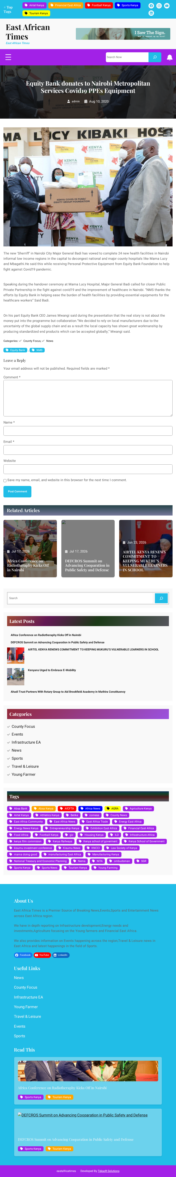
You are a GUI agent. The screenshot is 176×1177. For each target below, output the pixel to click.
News (49, 341)
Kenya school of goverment (100, 841)
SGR (143, 861)
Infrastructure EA (26, 742)
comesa (94, 815)
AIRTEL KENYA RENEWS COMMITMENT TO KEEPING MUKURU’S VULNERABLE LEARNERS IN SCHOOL (145, 561)
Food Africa (21, 835)
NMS (39, 350)
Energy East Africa (130, 822)
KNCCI (95, 848)
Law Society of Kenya (124, 848)
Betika (74, 815)
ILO (117, 835)
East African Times (28, 32)
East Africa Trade (97, 822)
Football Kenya (101, 5)
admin (76, 101)
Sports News (49, 868)
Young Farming (108, 868)
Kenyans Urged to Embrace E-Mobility (52, 670)
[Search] (154, 57)
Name (9, 422)
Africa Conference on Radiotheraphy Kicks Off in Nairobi (28, 565)
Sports (17, 758)
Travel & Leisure (25, 766)
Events (17, 734)
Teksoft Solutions (108, 1171)
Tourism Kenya (38, 13)
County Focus (32, 341)
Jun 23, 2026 (136, 542)
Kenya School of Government (147, 841)
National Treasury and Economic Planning (40, 861)
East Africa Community (28, 822)
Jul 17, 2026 (20, 551)
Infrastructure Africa (142, 835)
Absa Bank (20, 808)
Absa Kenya (45, 808)
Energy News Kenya (26, 828)
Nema (81, 861)
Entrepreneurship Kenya (64, 828)
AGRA (114, 808)
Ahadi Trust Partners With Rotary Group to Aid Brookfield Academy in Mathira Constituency (68, 692)
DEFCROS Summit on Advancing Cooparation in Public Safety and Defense (87, 565)
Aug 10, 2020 (99, 101)
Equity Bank (17, 350)
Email (8, 441)
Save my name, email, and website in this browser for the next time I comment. (67, 480)
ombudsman (122, 861)
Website (9, 460)
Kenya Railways (62, 841)
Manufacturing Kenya (105, 854)
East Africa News (64, 822)
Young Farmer (24, 774)
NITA (100, 861)
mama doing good (25, 854)
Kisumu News (71, 848)
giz (71, 835)
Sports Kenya (130, 5)
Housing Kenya (94, 835)
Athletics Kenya (49, 815)
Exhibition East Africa (104, 828)
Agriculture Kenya (141, 808)
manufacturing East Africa (64, 854)
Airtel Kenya (36, 5)
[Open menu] (8, 57)
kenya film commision (27, 841)
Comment (11, 377)
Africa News (92, 808)
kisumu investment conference (33, 848)
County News (118, 815)
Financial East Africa (68, 5)
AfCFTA (69, 808)
